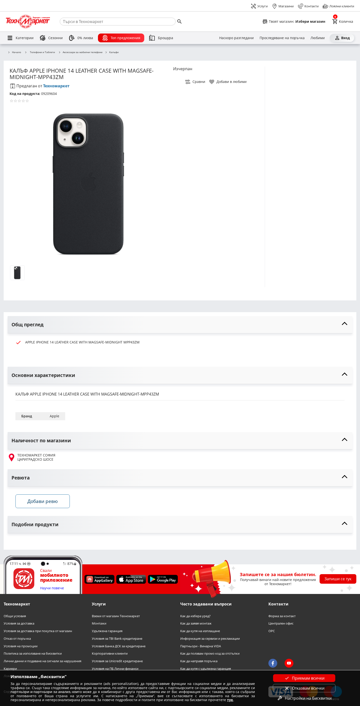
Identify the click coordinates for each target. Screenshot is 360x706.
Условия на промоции (20, 646)
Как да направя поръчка (198, 661)
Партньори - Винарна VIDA (200, 646)
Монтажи (99, 623)
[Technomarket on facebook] (272, 663)
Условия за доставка (19, 623)
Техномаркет (56, 86)
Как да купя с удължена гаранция (205, 668)
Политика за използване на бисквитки (33, 653)
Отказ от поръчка (17, 638)
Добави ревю (42, 501)
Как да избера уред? (195, 616)
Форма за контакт (282, 616)
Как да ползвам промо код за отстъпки (210, 653)
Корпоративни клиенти (110, 653)
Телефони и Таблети (42, 52)
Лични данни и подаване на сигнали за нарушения (42, 661)
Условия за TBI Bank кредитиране (117, 638)
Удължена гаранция (107, 631)
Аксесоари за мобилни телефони (82, 52)
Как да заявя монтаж (196, 623)
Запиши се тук (337, 578)
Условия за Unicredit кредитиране (117, 661)
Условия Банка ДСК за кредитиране (118, 646)
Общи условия (15, 616)
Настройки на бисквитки (308, 698)
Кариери (10, 668)
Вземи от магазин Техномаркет (116, 616)
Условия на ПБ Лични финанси (115, 668)
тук (230, 699)
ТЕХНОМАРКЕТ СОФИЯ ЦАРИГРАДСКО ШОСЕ (36, 457)
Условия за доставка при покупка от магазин (38, 631)
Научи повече (52, 588)
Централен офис (280, 623)
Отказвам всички (308, 688)
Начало (16, 52)
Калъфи (114, 52)
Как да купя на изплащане (200, 631)
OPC (271, 631)
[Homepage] (28, 21)
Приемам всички (308, 678)
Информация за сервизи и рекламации (210, 638)
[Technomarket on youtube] (289, 663)
